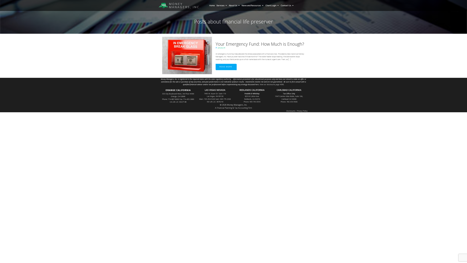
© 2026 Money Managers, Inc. (233, 104)
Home (212, 5)
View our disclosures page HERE (272, 84)
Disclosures (290, 111)
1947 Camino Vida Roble (284, 96)
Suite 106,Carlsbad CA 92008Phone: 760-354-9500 (292, 99)
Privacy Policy (302, 111)
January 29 (221, 48)
